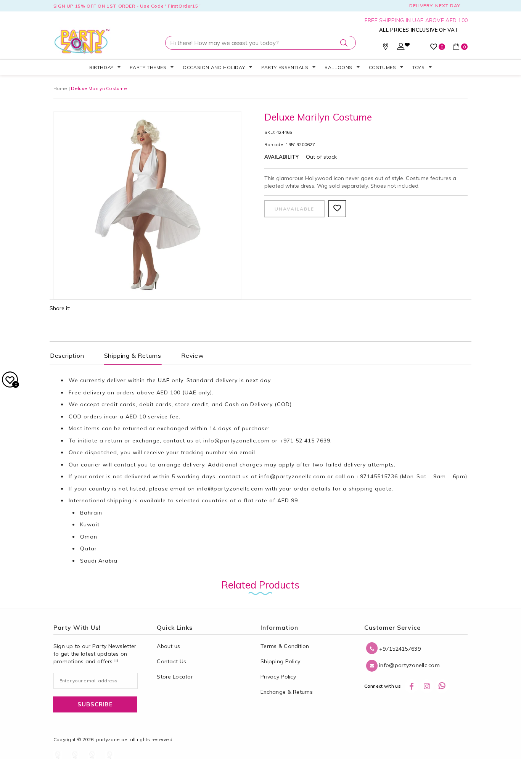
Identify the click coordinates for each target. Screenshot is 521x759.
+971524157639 (399, 648)
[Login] (401, 48)
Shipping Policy (280, 661)
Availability (281, 157)
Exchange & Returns (286, 691)
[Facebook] (411, 686)
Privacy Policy (278, 676)
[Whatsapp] (442, 686)
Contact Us (171, 661)
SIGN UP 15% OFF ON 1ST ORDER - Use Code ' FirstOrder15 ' (127, 6)
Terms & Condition (284, 646)
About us (168, 646)
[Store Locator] (385, 48)
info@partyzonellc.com (236, 440)
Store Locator (175, 676)
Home (60, 88)
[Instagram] (427, 686)
